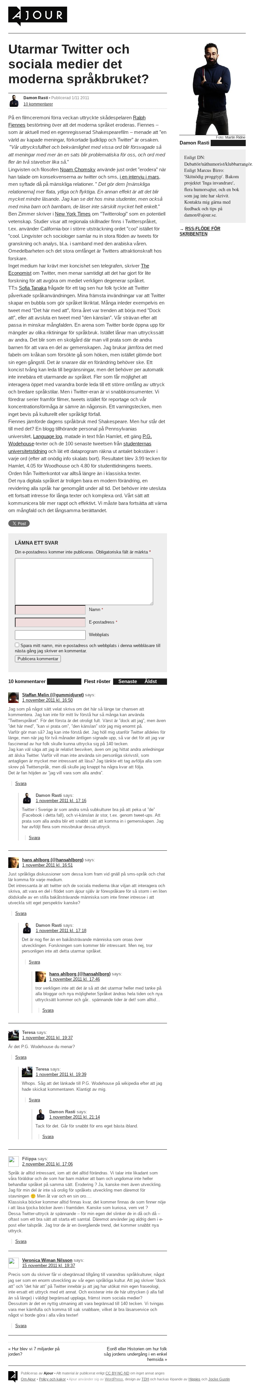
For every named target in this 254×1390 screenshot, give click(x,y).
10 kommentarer (38, 104)
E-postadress (103, 622)
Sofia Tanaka (33, 288)
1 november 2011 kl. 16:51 (47, 865)
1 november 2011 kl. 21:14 (74, 1117)
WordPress (114, 1379)
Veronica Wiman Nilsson (47, 1260)
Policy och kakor (52, 1379)
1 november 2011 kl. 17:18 (61, 930)
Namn (96, 609)
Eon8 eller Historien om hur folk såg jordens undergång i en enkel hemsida (135, 1354)
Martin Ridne (235, 137)
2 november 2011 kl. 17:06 (47, 1164)
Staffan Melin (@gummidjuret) (53, 694)
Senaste (127, 681)
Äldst (151, 681)
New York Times (73, 214)
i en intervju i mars (139, 177)
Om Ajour (28, 1379)
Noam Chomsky (78, 169)
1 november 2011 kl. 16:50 (47, 700)
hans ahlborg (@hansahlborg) (52, 859)
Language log (47, 436)
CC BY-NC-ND (117, 1373)
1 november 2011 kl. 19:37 (47, 1037)
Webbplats (99, 634)
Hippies (194, 1379)
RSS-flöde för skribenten (200, 231)
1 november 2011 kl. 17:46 (74, 979)
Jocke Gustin (219, 1379)
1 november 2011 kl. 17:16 (61, 800)
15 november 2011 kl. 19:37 (48, 1265)
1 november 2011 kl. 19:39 (61, 1074)
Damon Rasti (35, 98)
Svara (20, 783)
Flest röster (97, 681)
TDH (145, 1379)
